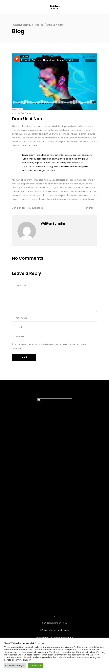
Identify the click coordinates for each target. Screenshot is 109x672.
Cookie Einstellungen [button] (15, 665)
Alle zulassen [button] (35, 665)
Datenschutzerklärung (61, 637)
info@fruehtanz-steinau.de (54, 630)
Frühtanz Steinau (21, 25)
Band (15, 208)
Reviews (31, 208)
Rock (40, 208)
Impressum (42, 637)
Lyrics (22, 208)
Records (38, 25)
